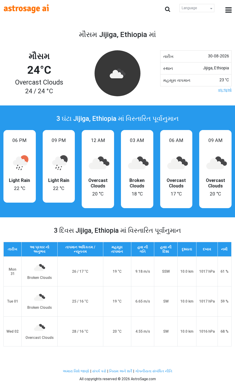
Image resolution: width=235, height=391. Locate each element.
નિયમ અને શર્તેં (120, 371)
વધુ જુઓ (225, 90)
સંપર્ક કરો (99, 371)
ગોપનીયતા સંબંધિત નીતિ (153, 371)
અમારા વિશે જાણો (76, 371)
